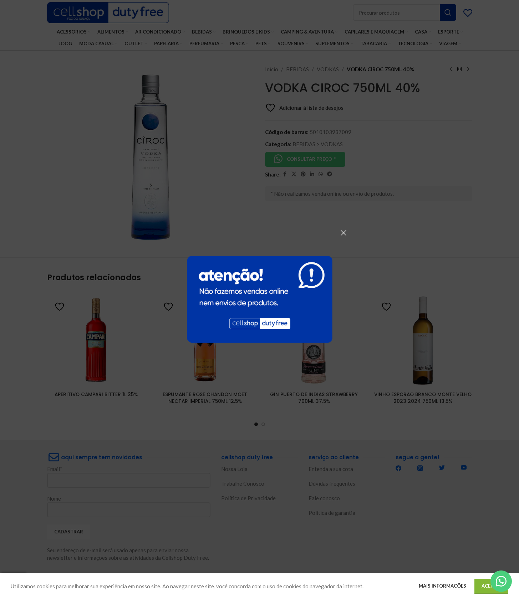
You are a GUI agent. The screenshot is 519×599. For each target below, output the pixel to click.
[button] (501, 581)
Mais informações (443, 586)
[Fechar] (343, 233)
